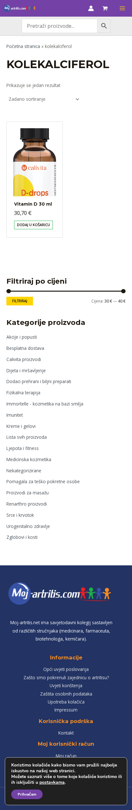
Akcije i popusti (21, 337)
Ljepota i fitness (22, 448)
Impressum (66, 710)
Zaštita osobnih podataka (66, 694)
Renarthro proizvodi (26, 504)
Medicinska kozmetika (28, 459)
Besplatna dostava (25, 348)
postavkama (52, 782)
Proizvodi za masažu (27, 493)
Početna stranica (23, 46)
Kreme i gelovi (21, 426)
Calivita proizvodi (23, 359)
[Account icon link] (91, 8)
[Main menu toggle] (122, 8)
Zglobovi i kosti (21, 537)
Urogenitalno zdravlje (28, 526)
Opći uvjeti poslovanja (66, 669)
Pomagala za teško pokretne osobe (43, 481)
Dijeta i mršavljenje (26, 370)
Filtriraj (19, 300)
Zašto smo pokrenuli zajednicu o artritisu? (66, 677)
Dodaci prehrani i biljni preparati (38, 381)
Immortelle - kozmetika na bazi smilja (44, 404)
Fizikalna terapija (23, 392)
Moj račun (66, 756)
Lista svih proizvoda (26, 437)
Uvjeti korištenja (66, 685)
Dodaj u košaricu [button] (33, 224)
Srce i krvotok (20, 515)
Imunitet (14, 415)
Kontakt (66, 733)
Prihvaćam (27, 794)
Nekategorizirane (23, 471)
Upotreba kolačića (66, 702)
